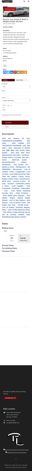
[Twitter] (8, 72)
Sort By (4, 97)
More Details (19, 80)
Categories (5, 83)
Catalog (5, 80)
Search (3, 90)
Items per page (4, 107)
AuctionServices (17, 467)
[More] (25, 72)
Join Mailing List (10, 398)
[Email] (18, 72)
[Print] (22, 72)
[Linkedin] (11, 72)
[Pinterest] (15, 72)
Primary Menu (28, 1)
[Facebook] (4, 72)
